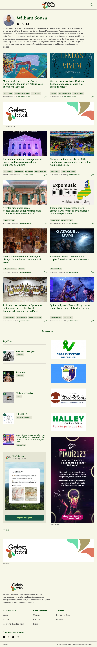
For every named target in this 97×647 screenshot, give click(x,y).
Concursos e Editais (68, 171)
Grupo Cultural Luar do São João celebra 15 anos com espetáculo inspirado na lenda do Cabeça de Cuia (30, 438)
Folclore (53, 93)
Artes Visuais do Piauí (22, 93)
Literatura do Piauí (65, 93)
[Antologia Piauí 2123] (72, 480)
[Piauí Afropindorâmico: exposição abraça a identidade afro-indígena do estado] (25, 240)
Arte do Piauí (8, 171)
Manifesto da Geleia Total (13, 624)
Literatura (20, 355)
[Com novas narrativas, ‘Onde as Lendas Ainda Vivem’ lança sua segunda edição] (72, 65)
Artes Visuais (8, 93)
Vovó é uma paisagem (25, 351)
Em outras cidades (35, 317)
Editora (19, 396)
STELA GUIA (21, 414)
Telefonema (21, 372)
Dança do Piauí (22, 317)
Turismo (60, 610)
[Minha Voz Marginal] (8, 397)
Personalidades (40, 171)
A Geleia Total (9, 610)
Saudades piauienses (24, 417)
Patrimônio (29, 171)
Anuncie (5, 644)
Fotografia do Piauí (10, 269)
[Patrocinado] (48, 113)
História (21, 269)
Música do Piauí (9, 220)
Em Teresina (36, 93)
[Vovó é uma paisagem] (8, 355)
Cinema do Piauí (56, 269)
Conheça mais (40, 610)
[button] (5, 4)
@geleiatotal (18, 456)
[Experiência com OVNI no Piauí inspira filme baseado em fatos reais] (72, 240)
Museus (59, 619)
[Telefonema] (8, 376)
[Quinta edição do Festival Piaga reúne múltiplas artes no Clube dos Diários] (72, 289)
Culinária (36, 615)
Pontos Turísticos (63, 615)
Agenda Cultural (9, 317)
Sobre (5, 615)
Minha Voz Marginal (24, 393)
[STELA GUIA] (8, 418)
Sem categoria (78, 93)
